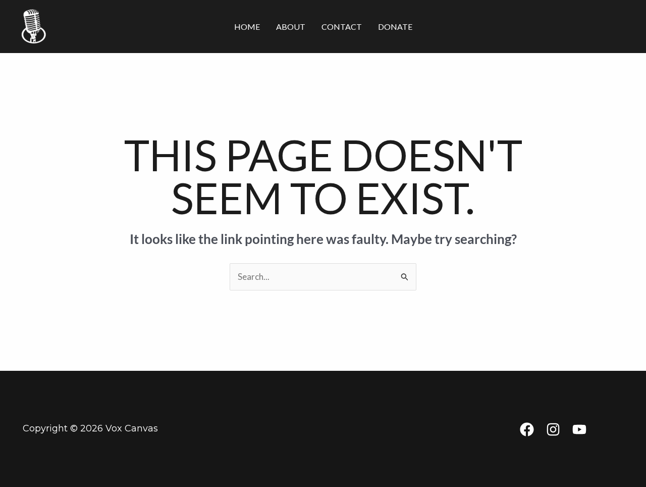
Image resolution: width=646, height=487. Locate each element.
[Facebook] (527, 429)
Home (247, 26)
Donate (395, 26)
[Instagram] (553, 429)
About (290, 26)
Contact (341, 26)
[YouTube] (579, 429)
